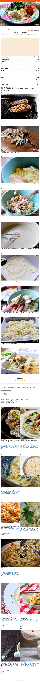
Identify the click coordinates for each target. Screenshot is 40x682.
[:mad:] (13, 399)
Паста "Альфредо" (4, 439)
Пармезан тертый (4, 68)
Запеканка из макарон (31, 387)
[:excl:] (21, 399)
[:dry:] (7, 399)
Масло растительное (5, 72)
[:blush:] (16, 399)
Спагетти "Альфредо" (24, 475)
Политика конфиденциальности (20, 680)
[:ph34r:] (17, 399)
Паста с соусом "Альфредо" (6, 487)
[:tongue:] (26, 399)
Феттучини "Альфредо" (5, 614)
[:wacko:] (2, 399)
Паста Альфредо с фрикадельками (26, 558)
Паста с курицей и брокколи (25, 614)
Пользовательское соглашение (20, 679)
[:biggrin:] (28, 399)
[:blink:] (22, 399)
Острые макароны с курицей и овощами (8, 662)
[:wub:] (11, 400)
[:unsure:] (18, 399)
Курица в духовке (4, 387)
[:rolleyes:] (15, 399)
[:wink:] (1, 399)
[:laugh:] (23, 399)
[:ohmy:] (5, 399)
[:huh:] (20, 399)
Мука (2, 66)
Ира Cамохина (36, 30)
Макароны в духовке (5, 388)
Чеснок (2, 77)
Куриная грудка (4, 61)
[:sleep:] (6, 399)
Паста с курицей (18, 387)
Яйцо (2, 63)
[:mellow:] (25, 399)
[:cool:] (10, 399)
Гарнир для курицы (11, 387)
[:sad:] (3, 399)
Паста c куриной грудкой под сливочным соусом (29, 527)
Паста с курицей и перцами (6, 567)
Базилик (2, 81)
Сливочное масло (4, 84)
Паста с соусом (24, 387)
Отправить (12, 402)
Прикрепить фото (5, 402)
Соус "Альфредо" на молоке (25, 662)
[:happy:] (8, 399)
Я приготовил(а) (20, 383)
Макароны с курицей (13, 388)
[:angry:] (27, 399)
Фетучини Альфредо (24, 439)
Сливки (2, 75)
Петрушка (3, 79)
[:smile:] (12, 399)
